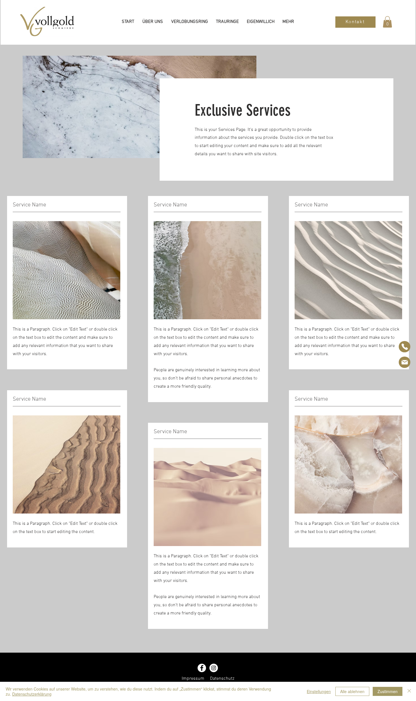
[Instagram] (213, 668)
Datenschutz (222, 678)
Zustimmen (388, 691)
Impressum (193, 678)
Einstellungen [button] (319, 691)
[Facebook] (202, 668)
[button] (387, 22)
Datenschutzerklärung (32, 694)
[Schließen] (409, 691)
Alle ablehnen (352, 691)
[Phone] (404, 346)
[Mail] (404, 362)
